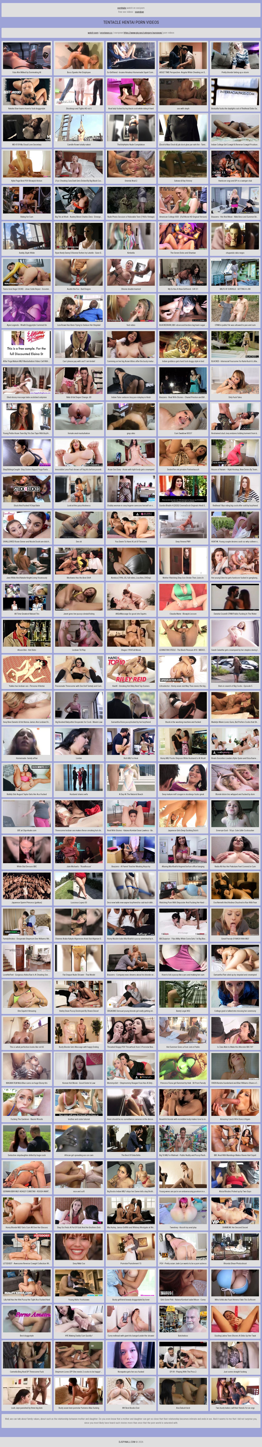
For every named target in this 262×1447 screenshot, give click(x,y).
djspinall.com (127, 1441)
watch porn (93, 32)
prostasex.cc (106, 32)
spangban (139, 11)
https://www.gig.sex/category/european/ (143, 32)
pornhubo (122, 8)
